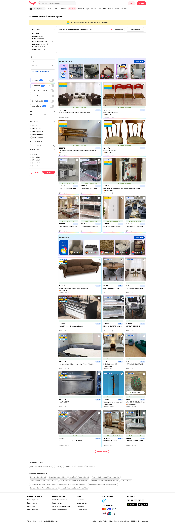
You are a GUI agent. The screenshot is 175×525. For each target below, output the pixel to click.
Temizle (36, 172)
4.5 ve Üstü (36, 166)
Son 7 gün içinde (38, 134)
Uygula (49, 172)
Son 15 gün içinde (38, 137)
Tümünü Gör (139, 61)
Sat (142, 3)
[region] (102, 71)
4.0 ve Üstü (36, 163)
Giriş (131, 3)
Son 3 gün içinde (38, 132)
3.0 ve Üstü (36, 157)
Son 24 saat (37, 129)
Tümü (35, 126)
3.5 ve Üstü (36, 160)
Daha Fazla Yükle (102, 451)
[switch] (51, 80)
